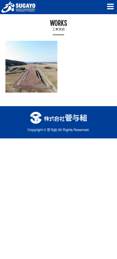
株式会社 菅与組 (18, 7)
